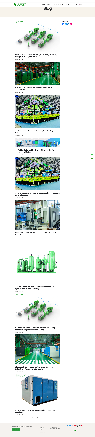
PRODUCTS (49, 4)
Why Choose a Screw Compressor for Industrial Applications (33, 89)
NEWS (61, 4)
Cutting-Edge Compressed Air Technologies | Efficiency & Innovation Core (37, 194)
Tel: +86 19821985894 (53, 427)
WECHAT (78, 1)
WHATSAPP (68, 1)
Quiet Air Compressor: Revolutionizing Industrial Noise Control (36, 234)
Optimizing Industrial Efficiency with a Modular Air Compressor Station (34, 151)
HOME (43, 4)
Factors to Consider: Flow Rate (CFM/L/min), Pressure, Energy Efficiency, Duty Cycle (36, 56)
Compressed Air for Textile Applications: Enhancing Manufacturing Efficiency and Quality (35, 329)
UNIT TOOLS (68, 4)
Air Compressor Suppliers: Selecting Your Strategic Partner (34, 132)
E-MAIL (73, 1)
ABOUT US (56, 4)
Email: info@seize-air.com (54, 426)
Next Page (40, 417)
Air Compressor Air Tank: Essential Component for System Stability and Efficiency (34, 288)
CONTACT (75, 4)
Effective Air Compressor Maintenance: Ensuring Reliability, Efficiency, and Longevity (34, 368)
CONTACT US (15, 429)
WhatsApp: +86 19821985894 (55, 428)
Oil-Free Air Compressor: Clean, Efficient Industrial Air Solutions (35, 411)
